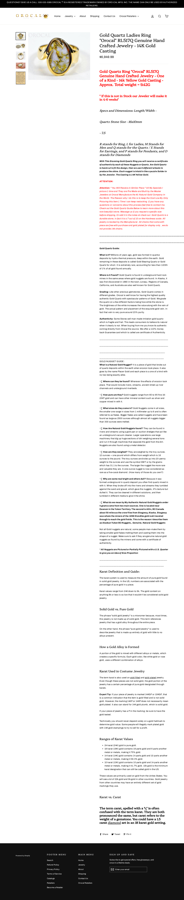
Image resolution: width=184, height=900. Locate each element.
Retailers (51, 883)
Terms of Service (54, 874)
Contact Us (109, 16)
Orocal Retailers (128, 16)
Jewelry (69, 16)
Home (57, 16)
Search (50, 860)
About (83, 16)
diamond (114, 822)
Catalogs (51, 878)
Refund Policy (53, 865)
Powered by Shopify (23, 856)
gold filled (135, 677)
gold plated (150, 677)
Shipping (94, 16)
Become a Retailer (55, 887)
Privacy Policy (53, 869)
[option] (59, 56)
